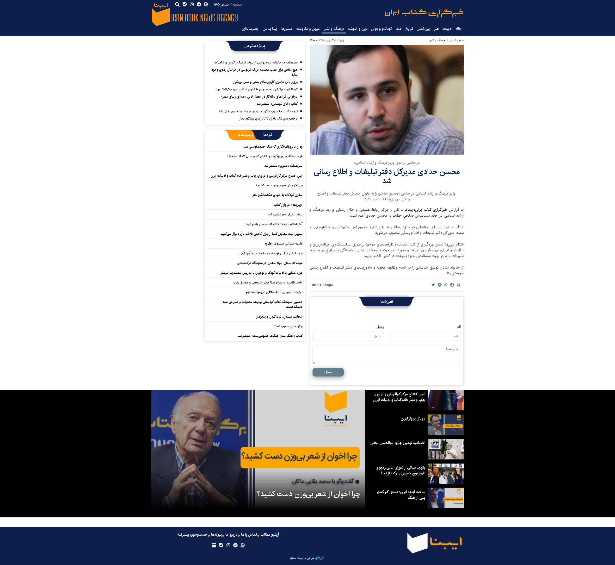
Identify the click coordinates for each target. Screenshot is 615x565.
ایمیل (380, 327)
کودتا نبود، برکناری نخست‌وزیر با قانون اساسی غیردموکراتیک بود (257, 89)
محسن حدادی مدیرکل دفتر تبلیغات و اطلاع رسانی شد (387, 176)
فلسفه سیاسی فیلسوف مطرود (283, 243)
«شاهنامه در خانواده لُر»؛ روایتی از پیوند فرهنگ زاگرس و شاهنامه (256, 62)
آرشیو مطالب (270, 535)
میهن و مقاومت (308, 28)
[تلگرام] (236, 545)
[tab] (267, 135)
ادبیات (447, 28)
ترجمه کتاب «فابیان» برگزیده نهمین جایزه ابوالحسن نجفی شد (258, 111)
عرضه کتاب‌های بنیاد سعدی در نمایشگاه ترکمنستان (269, 263)
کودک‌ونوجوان (381, 28)
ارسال (328, 372)
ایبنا (424, 13)
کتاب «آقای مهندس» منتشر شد (277, 104)
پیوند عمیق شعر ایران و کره (285, 214)
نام (459, 327)
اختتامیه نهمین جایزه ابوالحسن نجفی (397, 443)
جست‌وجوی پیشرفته (192, 535)
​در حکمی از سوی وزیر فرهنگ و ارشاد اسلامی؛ (387, 162)
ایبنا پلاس (270, 28)
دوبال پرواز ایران (413, 418)
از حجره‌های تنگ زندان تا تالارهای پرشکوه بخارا (268, 118)
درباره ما (231, 535)
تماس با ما (249, 535)
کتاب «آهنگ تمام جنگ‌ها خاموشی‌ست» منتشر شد (270, 336)
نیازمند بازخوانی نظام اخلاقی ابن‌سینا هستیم (274, 292)
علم (398, 28)
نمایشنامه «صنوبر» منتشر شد (283, 166)
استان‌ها (287, 28)
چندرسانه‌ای (250, 28)
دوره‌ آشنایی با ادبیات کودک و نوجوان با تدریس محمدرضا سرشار (261, 273)
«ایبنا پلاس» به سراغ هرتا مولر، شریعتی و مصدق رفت (268, 282)
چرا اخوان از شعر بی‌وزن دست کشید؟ (279, 185)
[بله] (221, 545)
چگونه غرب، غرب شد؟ (288, 326)
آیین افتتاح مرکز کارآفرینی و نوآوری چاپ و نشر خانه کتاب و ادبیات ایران (256, 175)
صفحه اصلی (457, 40)
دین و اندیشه (357, 28)
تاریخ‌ (409, 28)
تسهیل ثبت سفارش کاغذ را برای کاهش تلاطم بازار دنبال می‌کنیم (261, 234)
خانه (458, 28)
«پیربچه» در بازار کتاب (288, 204)
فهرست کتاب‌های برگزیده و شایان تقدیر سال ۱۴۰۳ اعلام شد (264, 156)
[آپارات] (243, 545)
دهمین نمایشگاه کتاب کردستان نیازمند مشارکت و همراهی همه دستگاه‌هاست (262, 304)
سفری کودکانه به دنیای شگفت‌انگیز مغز (277, 195)
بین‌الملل (423, 28)
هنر (436, 28)
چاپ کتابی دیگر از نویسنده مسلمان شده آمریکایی (271, 253)
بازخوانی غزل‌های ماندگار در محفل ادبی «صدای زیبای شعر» (259, 96)
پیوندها (216, 535)
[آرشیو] (214, 545)
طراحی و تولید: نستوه (302, 558)
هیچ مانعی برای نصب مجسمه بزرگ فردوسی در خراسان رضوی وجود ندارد (254, 72)
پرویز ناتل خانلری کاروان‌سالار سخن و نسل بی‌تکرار (265, 82)
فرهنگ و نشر (334, 28)
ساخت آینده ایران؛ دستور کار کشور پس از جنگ (401, 495)
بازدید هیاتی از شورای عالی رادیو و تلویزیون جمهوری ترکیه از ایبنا (400, 470)
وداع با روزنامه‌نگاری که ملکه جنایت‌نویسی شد (273, 146)
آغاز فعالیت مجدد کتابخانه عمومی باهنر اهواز (273, 224)
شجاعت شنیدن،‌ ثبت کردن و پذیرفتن (279, 316)
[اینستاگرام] (228, 545)
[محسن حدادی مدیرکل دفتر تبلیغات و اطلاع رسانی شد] (387, 100)
